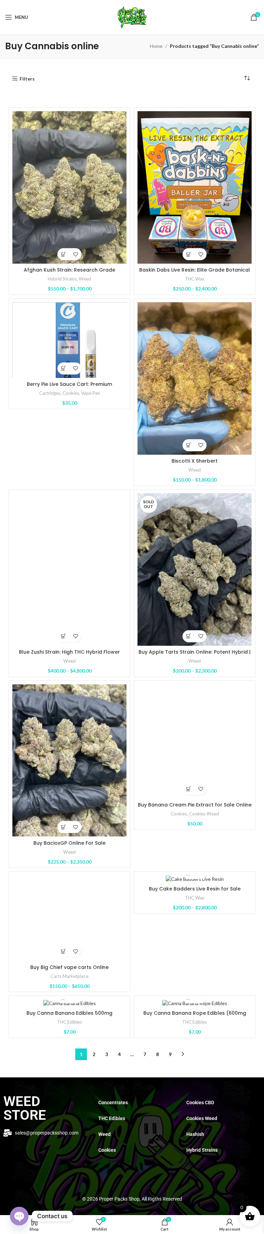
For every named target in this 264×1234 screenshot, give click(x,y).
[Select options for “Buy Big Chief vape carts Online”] (63, 951)
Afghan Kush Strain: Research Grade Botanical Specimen (69, 273)
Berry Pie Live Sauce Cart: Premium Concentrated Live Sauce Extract (69, 387)
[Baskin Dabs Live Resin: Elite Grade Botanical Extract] (195, 187)
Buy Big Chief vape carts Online (69, 967)
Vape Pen (90, 393)
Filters (27, 78)
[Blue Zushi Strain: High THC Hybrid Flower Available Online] (69, 569)
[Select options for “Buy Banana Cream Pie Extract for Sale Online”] (189, 789)
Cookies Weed (204, 813)
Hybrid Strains (62, 279)
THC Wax (195, 279)
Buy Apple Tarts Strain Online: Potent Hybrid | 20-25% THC (195, 655)
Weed (85, 279)
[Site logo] (132, 17)
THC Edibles (69, 1022)
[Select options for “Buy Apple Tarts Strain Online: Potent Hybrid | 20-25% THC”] (189, 636)
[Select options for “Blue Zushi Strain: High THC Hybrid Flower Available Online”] (63, 636)
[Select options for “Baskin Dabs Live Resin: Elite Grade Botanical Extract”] (189, 254)
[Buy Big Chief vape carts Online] (69, 918)
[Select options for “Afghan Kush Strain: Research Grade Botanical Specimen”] (63, 254)
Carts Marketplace (69, 976)
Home (156, 46)
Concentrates (113, 1102)
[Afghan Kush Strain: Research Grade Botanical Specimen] (69, 187)
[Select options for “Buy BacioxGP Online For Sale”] (63, 827)
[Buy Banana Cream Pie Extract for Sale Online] (195, 741)
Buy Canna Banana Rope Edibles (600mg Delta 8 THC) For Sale (194, 1016)
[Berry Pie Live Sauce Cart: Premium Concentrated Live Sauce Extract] (69, 340)
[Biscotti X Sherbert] (195, 378)
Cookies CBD (200, 1102)
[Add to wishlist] (75, 254)
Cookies (71, 393)
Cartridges (49, 393)
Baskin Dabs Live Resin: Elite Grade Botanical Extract (194, 273)
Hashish (195, 1134)
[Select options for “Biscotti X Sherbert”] (189, 445)
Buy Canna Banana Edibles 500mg (69, 1013)
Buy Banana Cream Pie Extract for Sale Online (195, 804)
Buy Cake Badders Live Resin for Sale (195, 888)
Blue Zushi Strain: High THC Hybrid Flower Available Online (69, 655)
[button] (63, 368)
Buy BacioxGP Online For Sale (69, 843)
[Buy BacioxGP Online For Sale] (69, 760)
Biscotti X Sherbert (195, 460)
